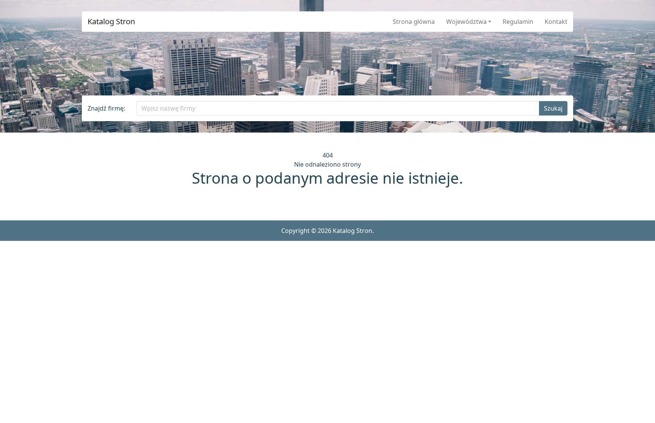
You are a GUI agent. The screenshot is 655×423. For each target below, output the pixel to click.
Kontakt (556, 21)
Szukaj (553, 108)
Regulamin (518, 21)
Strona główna (414, 21)
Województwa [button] (466, 21)
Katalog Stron (111, 21)
